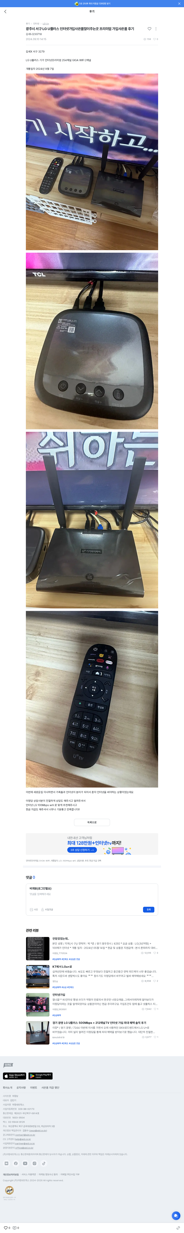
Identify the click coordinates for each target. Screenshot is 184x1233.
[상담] (176, 1215)
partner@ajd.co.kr (25, 1143)
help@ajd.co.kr (23, 1139)
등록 (149, 909)
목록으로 (92, 822)
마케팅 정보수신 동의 (48, 1174)
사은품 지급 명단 (50, 1087)
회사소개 (7, 1087)
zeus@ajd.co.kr (38, 1130)
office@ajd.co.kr (24, 1147)
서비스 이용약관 (29, 1174)
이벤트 (33, 1087)
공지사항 (21, 1087)
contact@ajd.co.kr (25, 1135)
